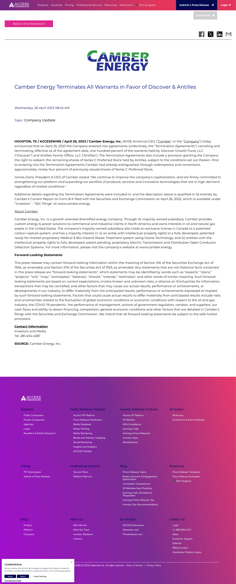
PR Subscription (32, 472)
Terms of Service (134, 565)
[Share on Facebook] (201, 34)
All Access (177, 415)
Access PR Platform (84, 415)
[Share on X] (210, 34)
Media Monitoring (82, 433)
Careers (77, 538)
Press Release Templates (186, 472)
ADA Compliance (132, 424)
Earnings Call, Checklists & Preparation (137, 494)
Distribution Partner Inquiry (187, 552)
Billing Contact (180, 547)
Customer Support (182, 538)
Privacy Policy (154, 565)
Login (224, 5)
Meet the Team (81, 529)
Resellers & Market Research (40, 433)
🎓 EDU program (145, 5)
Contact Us (203, 15)
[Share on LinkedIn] (219, 34)
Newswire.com (131, 529)
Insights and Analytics (85, 446)
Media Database (82, 424)
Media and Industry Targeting (89, 437)
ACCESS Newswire (133, 525)
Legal (27, 428)
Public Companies (33, 415)
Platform (28, 529)
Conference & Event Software (188, 419)
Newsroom (126, 5)
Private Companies (34, 419)
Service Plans (80, 472)
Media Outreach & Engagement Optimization (139, 478)
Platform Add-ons (82, 476)
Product (28, 525)
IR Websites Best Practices (137, 488)
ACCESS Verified (82, 451)
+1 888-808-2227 (181, 529)
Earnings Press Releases (136, 433)
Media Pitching (81, 428)
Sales (175, 534)
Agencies (29, 424)
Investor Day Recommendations (140, 504)
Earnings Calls (131, 428)
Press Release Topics (134, 472)
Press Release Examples (186, 476)
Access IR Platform (133, 415)
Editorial (176, 543)
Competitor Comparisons (136, 483)
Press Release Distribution (87, 419)
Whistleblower (130, 442)
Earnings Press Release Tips (138, 500)
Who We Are (80, 525)
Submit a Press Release (194, 5)
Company (29, 534)
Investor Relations (83, 534)
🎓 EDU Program (181, 481)
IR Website (129, 419)
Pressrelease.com (133, 534)
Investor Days (130, 437)
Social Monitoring (82, 442)
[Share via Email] (228, 34)
